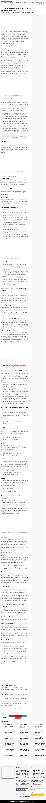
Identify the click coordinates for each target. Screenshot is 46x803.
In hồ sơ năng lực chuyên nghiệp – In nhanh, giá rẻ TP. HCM (39, 738)
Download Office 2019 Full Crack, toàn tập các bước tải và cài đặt (9, 732)
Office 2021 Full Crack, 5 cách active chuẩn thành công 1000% (9, 726)
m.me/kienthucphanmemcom (36, 784)
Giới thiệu (18, 792)
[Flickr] (23, 788)
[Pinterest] (19, 788)
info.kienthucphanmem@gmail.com (39, 776)
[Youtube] (21, 788)
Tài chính (42, 2)
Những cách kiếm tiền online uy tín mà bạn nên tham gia (39, 732)
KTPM (4, 41)
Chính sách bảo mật (20, 794)
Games (33, 2)
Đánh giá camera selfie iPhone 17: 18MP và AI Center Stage (24, 751)
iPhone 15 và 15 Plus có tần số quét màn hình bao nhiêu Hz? (39, 751)
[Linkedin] (27, 788)
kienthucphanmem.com (40, 777)
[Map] (21, 790)
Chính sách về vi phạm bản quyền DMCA (24, 796)
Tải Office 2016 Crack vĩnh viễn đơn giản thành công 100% (24, 726)
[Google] (19, 790)
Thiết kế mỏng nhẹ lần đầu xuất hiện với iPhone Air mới (39, 757)
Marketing (29, 2)
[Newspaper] (25, 790)
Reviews (38, 2)
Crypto (36, 3)
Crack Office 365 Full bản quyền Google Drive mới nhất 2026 (39, 726)
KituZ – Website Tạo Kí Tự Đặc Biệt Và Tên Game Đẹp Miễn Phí (9, 738)
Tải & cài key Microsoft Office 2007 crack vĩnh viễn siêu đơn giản (24, 732)
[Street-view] (23, 790)
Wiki (40, 3)
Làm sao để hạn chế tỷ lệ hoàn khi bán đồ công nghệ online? (9, 745)
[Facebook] (17, 788)
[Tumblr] (17, 790)
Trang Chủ (18, 2)
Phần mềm (24, 2)
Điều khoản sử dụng (25, 792)
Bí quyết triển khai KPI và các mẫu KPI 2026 (17, 694)
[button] (12, 716)
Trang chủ (3, 12)
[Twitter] (25, 788)
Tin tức (42, 3)
